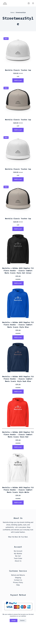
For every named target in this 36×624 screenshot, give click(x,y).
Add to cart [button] (18, 80)
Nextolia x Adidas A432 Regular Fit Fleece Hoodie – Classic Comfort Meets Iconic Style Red (18, 434)
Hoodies (18, 279)
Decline (22, 620)
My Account (18, 551)
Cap (18, 76)
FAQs (18, 585)
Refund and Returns (18, 575)
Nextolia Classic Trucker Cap (18, 70)
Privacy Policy (18, 582)
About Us (18, 561)
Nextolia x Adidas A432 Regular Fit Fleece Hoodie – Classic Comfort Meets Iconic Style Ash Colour (18, 270)
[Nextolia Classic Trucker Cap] (18, 51)
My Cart (18, 556)
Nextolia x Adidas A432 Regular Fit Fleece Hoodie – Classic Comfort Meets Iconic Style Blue (18, 324)
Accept (14, 620)
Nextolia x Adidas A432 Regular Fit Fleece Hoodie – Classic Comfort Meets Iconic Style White (18, 489)
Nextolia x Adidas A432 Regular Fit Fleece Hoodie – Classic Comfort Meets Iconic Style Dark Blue (18, 379)
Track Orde (18, 558)
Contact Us (18, 580)
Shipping (18, 577)
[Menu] (33, 3)
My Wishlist (18, 553)
